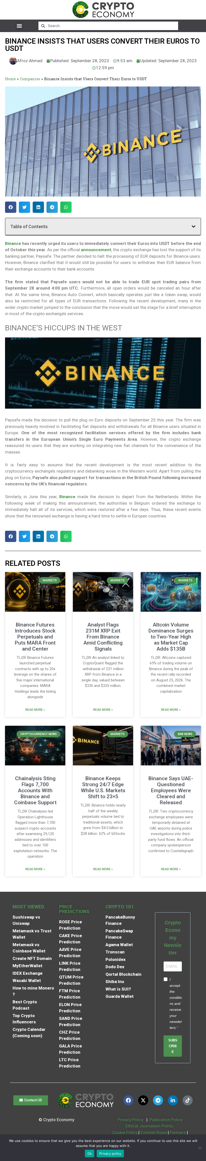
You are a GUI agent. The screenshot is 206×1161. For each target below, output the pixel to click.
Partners (178, 1132)
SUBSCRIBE (172, 1046)
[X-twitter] (143, 1100)
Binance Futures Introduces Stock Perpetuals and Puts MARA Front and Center (35, 637)
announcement (95, 249)
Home (10, 78)
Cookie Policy (124, 1132)
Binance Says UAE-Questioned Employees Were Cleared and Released (170, 790)
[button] (19, 26)
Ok (89, 1153)
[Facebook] (128, 1100)
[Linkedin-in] (173, 1100)
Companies (30, 78)
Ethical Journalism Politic (150, 1125)
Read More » (35, 709)
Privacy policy (110, 1153)
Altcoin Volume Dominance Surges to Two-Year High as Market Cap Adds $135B (170, 637)
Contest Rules (154, 1132)
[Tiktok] (188, 1100)
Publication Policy (166, 1119)
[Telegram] (158, 1100)
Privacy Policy (130, 1119)
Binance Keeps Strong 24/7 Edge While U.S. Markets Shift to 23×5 (103, 787)
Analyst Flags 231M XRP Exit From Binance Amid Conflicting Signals (103, 637)
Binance (13, 243)
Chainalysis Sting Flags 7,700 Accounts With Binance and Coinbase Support (35, 790)
